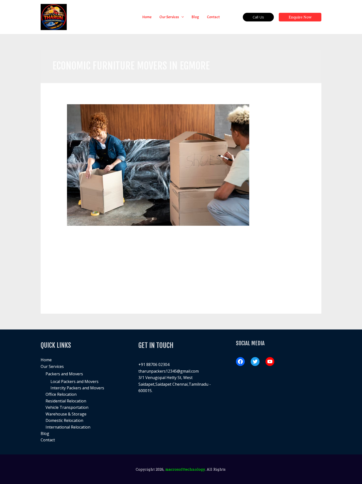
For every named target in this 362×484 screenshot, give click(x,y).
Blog (45, 433)
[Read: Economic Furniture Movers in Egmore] (158, 164)
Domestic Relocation (64, 420)
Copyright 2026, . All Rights (181, 469)
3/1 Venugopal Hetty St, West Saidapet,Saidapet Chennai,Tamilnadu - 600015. (174, 384)
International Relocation (68, 427)
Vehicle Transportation (67, 407)
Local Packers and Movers (74, 381)
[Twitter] (255, 361)
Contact (48, 440)
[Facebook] (240, 361)
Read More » (78, 286)
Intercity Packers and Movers (77, 388)
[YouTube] (269, 361)
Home (46, 360)
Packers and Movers (64, 374)
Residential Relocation (66, 401)
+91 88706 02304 (153, 364)
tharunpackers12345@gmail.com (168, 371)
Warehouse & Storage (66, 414)
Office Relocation (61, 394)
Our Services (52, 366)
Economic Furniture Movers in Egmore (118, 236)
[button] (181, 17)
